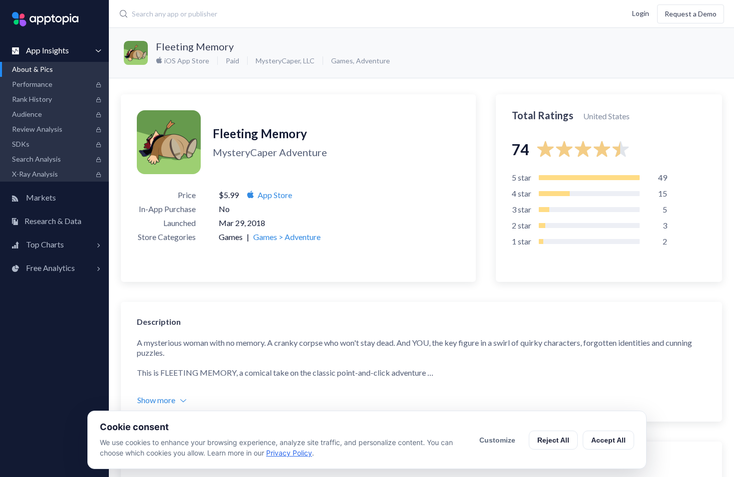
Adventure (373, 60)
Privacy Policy (289, 453)
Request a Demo (691, 13)
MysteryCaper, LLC (285, 60)
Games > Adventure (287, 236)
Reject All (553, 440)
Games (342, 60)
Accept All (608, 440)
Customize (497, 440)
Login (640, 12)
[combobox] (310, 14)
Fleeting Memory (195, 46)
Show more (156, 400)
